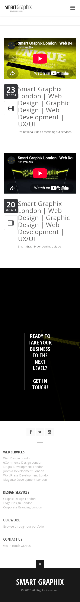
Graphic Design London (19, 499)
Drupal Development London (23, 467)
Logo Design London (17, 503)
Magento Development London (25, 480)
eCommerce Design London (22, 462)
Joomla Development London (23, 471)
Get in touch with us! (17, 546)
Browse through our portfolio (23, 526)
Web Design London (17, 458)
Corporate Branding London (22, 507)
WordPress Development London (26, 475)
